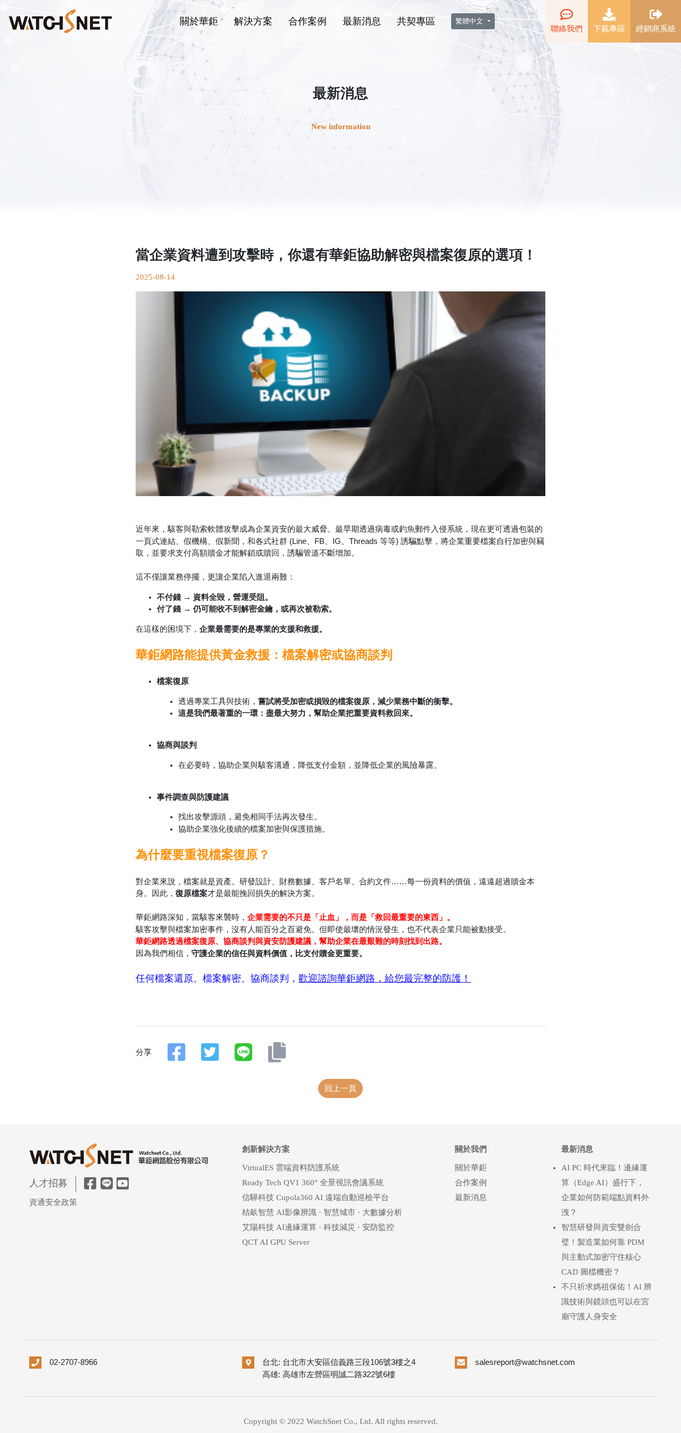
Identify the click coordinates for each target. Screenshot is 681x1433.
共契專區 (416, 21)
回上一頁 (340, 1088)
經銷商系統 (656, 28)
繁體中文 (470, 21)
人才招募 (48, 1183)
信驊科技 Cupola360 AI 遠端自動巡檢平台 (315, 1197)
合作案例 (307, 21)
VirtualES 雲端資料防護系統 (290, 1167)
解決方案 (253, 21)
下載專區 (609, 28)
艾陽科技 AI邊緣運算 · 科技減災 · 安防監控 (318, 1227)
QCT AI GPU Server (276, 1242)
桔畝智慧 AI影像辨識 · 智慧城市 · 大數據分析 (322, 1212)
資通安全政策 (53, 1202)
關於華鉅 (199, 21)
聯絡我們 (567, 28)
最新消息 (362, 21)
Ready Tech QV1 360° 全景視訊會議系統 (313, 1182)
